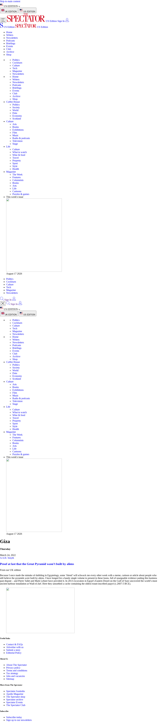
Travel (15, 157)
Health (15, 169)
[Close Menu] (3, 303)
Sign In (61, 21)
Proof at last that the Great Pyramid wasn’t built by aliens (37, 564)
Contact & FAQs (14, 644)
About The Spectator (16, 665)
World (15, 110)
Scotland (16, 118)
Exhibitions (18, 129)
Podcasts (10, 40)
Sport (15, 163)
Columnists (17, 180)
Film (14, 132)
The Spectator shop (15, 696)
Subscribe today (14, 717)
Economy (17, 115)
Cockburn (17, 62)
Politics (16, 60)
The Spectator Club (15, 705)
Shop (8, 54)
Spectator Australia (15, 691)
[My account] (67, 21)
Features (16, 177)
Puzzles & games (20, 194)
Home (9, 32)
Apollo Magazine (14, 694)
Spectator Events (14, 702)
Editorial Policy (13, 652)
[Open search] (2, 299)
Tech (14, 68)
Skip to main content (10, 1)
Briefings (10, 43)
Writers (9, 35)
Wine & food (18, 155)
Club (8, 49)
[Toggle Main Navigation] (3, 20)
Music (15, 135)
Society (16, 107)
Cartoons (16, 191)
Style (14, 166)
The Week (17, 174)
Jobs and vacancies (15, 676)
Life (8, 146)
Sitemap (10, 679)
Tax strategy (12, 673)
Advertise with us (14, 647)
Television (17, 141)
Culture (16, 65)
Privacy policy (13, 667)
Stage (15, 143)
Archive (10, 51)
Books (15, 127)
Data (14, 113)
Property (16, 160)
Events (9, 46)
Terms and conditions (16, 670)
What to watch (19, 152)
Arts (14, 124)
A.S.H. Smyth (7, 558)
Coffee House (13, 101)
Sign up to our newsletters (19, 720)
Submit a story (13, 650)
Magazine (17, 71)
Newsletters (12, 38)
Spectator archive (14, 699)
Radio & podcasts (21, 138)
